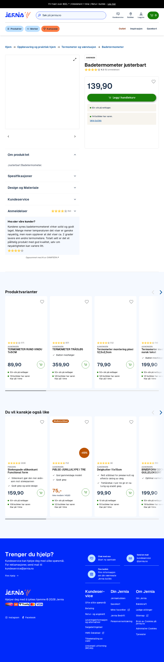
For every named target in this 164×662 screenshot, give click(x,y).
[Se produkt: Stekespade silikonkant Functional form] (26, 466)
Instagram (14, 617)
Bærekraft (141, 604)
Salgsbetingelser (94, 627)
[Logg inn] (141, 15)
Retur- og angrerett (95, 614)
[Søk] (39, 15)
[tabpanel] (42, 92)
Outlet (122, 28)
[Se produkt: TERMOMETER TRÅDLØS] (71, 342)
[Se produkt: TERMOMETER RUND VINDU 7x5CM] (26, 342)
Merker (34, 29)
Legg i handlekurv (124, 97)
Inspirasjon (136, 28)
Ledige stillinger (144, 610)
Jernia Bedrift (118, 615)
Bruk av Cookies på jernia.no (146, 622)
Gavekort (152, 28)
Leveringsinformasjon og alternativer (96, 621)
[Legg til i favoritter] (153, 82)
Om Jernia (141, 598)
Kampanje (52, 29)
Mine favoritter (118, 610)
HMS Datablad (92, 633)
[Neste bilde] (75, 136)
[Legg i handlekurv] (41, 364)
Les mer (112, 4)
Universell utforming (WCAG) (95, 647)
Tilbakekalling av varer (94, 639)
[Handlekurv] (153, 15)
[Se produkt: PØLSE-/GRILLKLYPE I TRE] (71, 466)
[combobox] (74, 15)
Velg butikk (96, 120)
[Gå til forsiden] (18, 15)
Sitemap (140, 615)
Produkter (16, 29)
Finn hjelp (10, 575)
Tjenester (141, 634)
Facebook (30, 617)
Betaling (89, 608)
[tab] (18, 137)
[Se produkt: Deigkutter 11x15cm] (115, 466)
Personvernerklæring (121, 621)
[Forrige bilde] (8, 136)
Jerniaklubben (118, 598)
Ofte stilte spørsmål (95, 602)
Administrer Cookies (146, 628)
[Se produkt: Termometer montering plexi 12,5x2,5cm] (115, 342)
